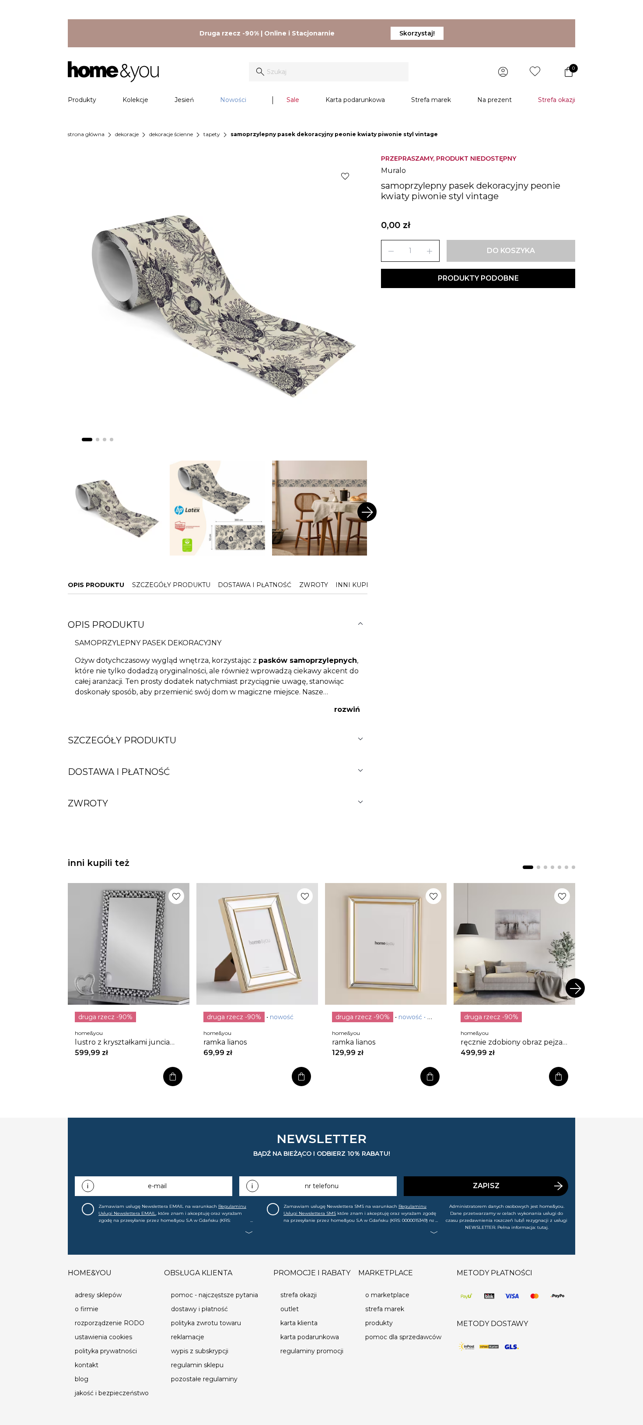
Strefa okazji (556, 100)
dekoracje (127, 134)
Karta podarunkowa (355, 100)
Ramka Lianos (225, 1042)
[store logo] (113, 71)
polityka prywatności (106, 1351)
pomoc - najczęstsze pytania (214, 1295)
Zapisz (486, 1186)
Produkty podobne (478, 278)
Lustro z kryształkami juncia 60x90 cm (122, 1042)
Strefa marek (431, 100)
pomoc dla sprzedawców (403, 1337)
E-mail (157, 1185)
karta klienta (299, 1323)
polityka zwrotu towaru (206, 1323)
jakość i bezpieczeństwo (112, 1393)
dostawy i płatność (199, 1309)
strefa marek (384, 1309)
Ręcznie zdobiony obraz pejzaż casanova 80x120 (513, 1042)
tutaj (542, 1227)
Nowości (233, 100)
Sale (293, 100)
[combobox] (329, 71)
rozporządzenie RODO (109, 1323)
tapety (211, 134)
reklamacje (187, 1337)
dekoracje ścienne (171, 134)
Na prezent (494, 100)
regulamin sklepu (197, 1365)
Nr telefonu (322, 1185)
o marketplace (387, 1295)
